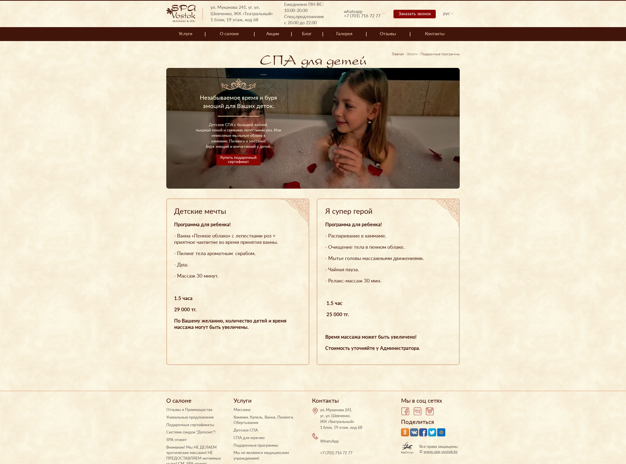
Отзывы (388, 34)
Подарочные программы (440, 54)
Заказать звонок (414, 14)
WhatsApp (353, 12)
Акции (272, 34)
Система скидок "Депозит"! (190, 432)
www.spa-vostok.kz (441, 452)
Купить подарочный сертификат (238, 160)
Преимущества (198, 410)
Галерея (344, 34)
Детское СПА (246, 430)
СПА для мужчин (249, 438)
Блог (307, 34)
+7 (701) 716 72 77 (362, 16)
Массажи (242, 410)
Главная (398, 54)
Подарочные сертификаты (190, 425)
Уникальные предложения (190, 417)
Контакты (435, 34)
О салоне (229, 34)
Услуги (185, 34)
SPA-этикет (176, 440)
